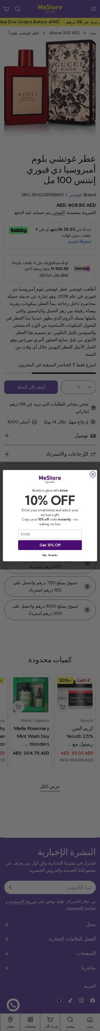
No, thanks (49, 555)
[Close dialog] (93, 474)
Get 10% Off (50, 544)
